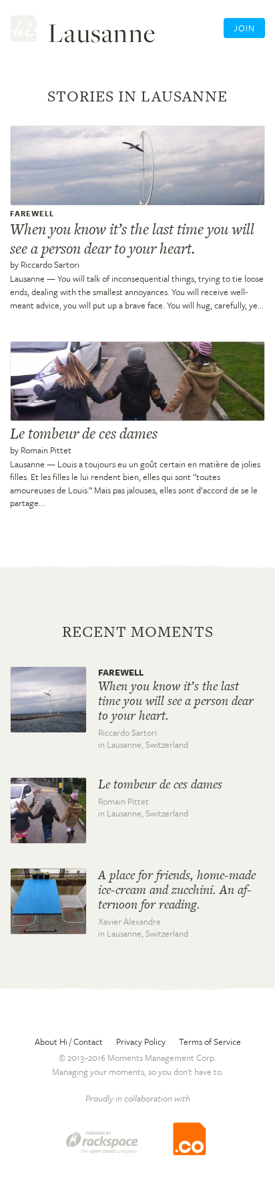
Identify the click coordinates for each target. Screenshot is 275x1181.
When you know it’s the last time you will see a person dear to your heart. (132, 238)
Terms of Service (210, 1041)
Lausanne (27, 278)
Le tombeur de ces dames (84, 433)
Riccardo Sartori (50, 264)
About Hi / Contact (69, 1041)
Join (244, 28)
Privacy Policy (141, 1041)
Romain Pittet (46, 450)
